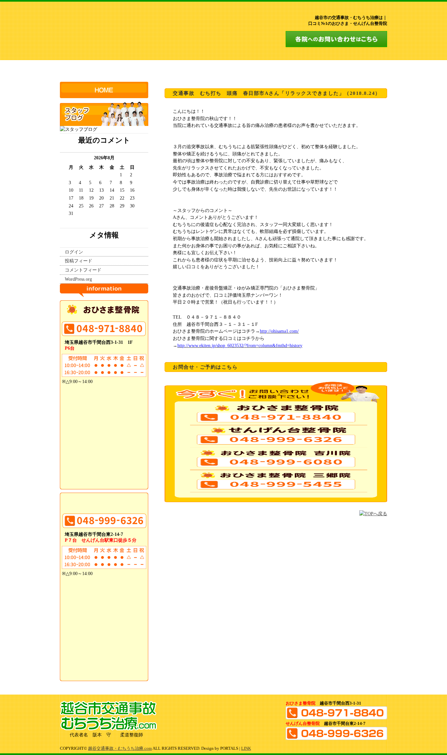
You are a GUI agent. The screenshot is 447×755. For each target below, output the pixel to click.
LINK (246, 748)
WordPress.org (78, 279)
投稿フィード (78, 260)
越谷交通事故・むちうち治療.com (120, 748)
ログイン (74, 252)
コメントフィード (83, 269)
